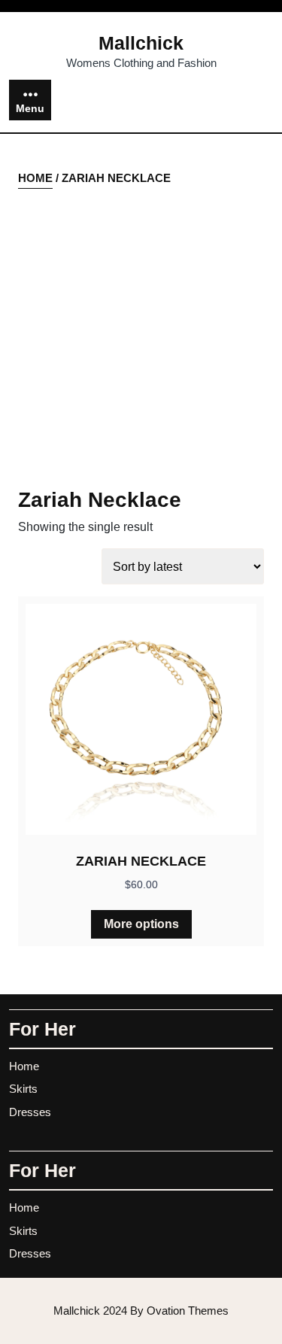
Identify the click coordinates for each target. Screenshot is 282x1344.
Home (35, 177)
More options (141, 924)
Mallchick (141, 42)
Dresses (30, 1112)
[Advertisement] (141, 339)
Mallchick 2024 (141, 1310)
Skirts (23, 1088)
